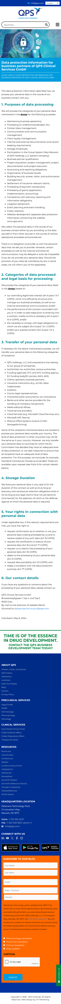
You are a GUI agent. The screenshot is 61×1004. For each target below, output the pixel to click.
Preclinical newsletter (17, 942)
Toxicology (6, 719)
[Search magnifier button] (46, 25)
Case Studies (7, 755)
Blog (3, 687)
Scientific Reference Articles (14, 783)
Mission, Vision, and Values (13, 669)
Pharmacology (8, 715)
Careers (4, 691)
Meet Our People (9, 684)
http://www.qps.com (37, 919)
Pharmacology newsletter (19, 938)
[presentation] (21, 962)
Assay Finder (7, 704)
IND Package (7, 712)
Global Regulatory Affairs (12, 736)
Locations (5, 680)
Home (4, 75)
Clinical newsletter (15, 945)
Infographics (7, 769)
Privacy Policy (7, 694)
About (11, 75)
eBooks (4, 762)
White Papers (7, 794)
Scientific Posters (9, 780)
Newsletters (6, 776)
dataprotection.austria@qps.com (31, 608)
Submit (13, 977)
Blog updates (13, 948)
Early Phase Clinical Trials (13, 729)
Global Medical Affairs (11, 732)
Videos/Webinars (9, 791)
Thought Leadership (10, 787)
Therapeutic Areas (9, 740)
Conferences (7, 758)
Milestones (6, 676)
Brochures (6, 751)
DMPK (4, 708)
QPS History (6, 673)
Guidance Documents (11, 765)
